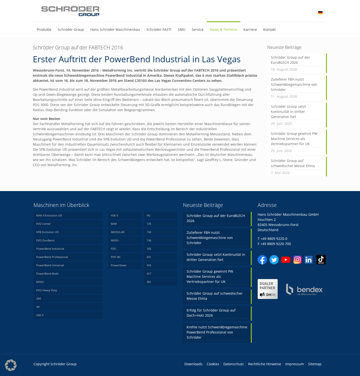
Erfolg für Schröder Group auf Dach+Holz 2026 (211, 313)
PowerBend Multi (47, 273)
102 (149, 248)
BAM (114, 224)
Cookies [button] (213, 364)
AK (38, 307)
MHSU (115, 240)
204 (38, 298)
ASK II (114, 215)
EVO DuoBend (45, 240)
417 (149, 273)
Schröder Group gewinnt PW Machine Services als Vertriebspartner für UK (294, 138)
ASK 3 (39, 315)
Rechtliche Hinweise (264, 364)
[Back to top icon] (336, 366)
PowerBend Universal (50, 265)
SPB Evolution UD (47, 232)
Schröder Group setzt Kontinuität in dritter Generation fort (288, 111)
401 (149, 282)
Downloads (193, 364)
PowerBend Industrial (50, 248)
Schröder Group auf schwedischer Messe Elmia (293, 163)
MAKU (40, 282)
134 (149, 232)
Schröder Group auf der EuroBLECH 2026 (290, 60)
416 (149, 265)
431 (149, 257)
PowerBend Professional (52, 257)
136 (149, 240)
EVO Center (43, 224)
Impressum (294, 364)
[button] (11, 365)
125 (149, 224)
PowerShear (119, 265)
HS (148, 215)
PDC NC (116, 257)
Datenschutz (233, 364)
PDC (113, 248)
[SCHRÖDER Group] (70, 11)
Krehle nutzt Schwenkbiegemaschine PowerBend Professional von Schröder (217, 332)
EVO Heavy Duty (46, 290)
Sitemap (315, 364)
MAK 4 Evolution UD (49, 215)
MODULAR (117, 232)
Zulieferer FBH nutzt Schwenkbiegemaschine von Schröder (294, 84)
